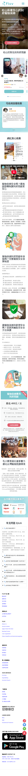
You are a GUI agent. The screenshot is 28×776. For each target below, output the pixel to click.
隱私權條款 (4, 606)
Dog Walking (5, 677)
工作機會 (4, 699)
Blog (3, 717)
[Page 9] (18, 96)
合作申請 (4, 616)
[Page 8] (17, 96)
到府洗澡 (4, 655)
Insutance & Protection (7, 722)
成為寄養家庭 (5, 665)
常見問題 (4, 694)
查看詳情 (14, 91)
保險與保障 (4, 696)
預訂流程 (4, 601)
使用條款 (4, 603)
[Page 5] (13, 96)
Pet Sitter (4, 675)
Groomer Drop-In (6, 680)
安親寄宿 (4, 650)
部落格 (3, 691)
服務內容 (4, 598)
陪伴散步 (4, 652)
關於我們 (4, 596)
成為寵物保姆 (5, 662)
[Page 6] (14, 96)
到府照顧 (4, 647)
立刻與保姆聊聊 (14, 425)
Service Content (6, 626)
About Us (4, 624)
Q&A (3, 720)
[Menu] (22, 3)
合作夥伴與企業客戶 (6, 613)
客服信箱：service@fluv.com (8, 761)
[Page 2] (9, 96)
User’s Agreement (6, 633)
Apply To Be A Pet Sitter (7, 628)
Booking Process (6, 631)
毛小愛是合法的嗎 (6, 701)
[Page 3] (10, 96)
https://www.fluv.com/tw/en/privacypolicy (12, 636)
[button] (3, 117)
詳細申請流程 (5, 667)
